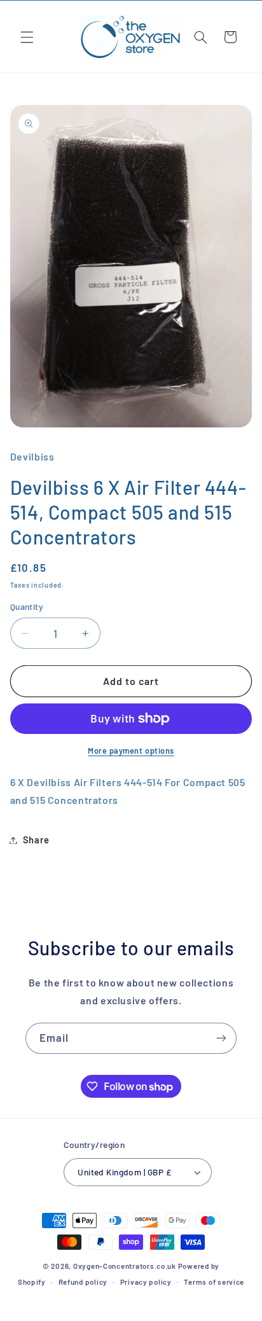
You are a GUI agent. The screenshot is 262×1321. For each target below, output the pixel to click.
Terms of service (214, 1281)
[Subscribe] (221, 1038)
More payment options (131, 750)
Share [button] (36, 839)
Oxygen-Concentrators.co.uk (124, 1265)
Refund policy (83, 1281)
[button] (26, 37)
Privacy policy (146, 1281)
